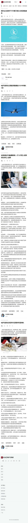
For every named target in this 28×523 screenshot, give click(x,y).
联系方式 (3, 510)
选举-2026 (5, 6)
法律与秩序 (4, 311)
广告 (2, 512)
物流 (9, 143)
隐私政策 (3, 490)
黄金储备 (4, 74)
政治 (2, 471)
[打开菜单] (26, 2)
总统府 (10, 6)
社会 (22, 311)
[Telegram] (7, 16)
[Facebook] (10, 16)
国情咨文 (20, 6)
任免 (13, 6)
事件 (16, 6)
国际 (2, 479)
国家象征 (3, 493)
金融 (23, 443)
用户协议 (3, 488)
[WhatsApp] (4, 16)
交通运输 (19, 143)
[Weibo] (11, 460)
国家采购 (3, 499)
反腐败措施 (3, 496)
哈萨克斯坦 (12, 311)
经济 (9, 74)
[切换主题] (21, 2)
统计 (3, 443)
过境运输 (4, 143)
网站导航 (3, 507)
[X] (12, 16)
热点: (1, 6)
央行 (19, 443)
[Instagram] (2, 16)
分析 (2, 474)
